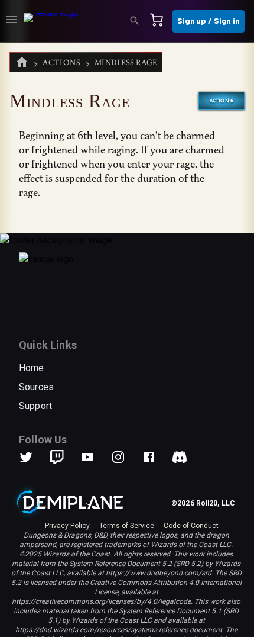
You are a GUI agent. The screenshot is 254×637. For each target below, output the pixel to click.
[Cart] (160, 21)
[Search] (138, 21)
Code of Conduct (191, 526)
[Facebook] (156, 457)
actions (62, 62)
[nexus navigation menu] (12, 21)
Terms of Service (126, 526)
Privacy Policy (67, 526)
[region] (127, 340)
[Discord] (179, 457)
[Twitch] (57, 457)
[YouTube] (94, 457)
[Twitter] (33, 457)
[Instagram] (125, 457)
